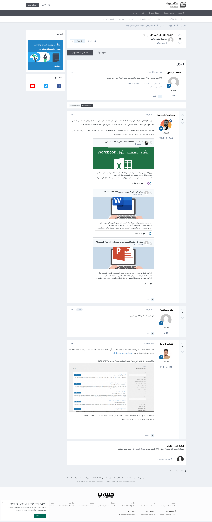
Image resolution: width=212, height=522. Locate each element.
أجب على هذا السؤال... (164, 459)
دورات (135, 12)
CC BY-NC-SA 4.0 (109, 482)
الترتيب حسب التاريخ (75, 105)
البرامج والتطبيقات (108, 19)
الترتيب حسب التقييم (86, 105)
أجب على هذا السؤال (80, 52)
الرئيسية (181, 12)
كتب (143, 12)
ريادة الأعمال (172, 19)
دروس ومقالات (169, 12)
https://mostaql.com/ (123, 353)
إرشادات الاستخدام (98, 477)
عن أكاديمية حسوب (139, 477)
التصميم (131, 19)
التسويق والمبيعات (145, 19)
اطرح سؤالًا (101, 52)
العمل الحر (159, 19)
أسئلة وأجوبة (154, 12)
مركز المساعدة (72, 477)
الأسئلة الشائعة (126, 477)
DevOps (121, 19)
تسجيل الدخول (46, 4)
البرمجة (183, 19)
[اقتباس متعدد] (160, 96)
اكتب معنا (117, 477)
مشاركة (91, 41)
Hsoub (84, 482)
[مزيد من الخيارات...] (71, 72)
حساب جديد (32, 5)
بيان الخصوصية (85, 477)
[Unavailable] (111, 388)
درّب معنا (108, 477)
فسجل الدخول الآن (138, 449)
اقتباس (154, 96)
